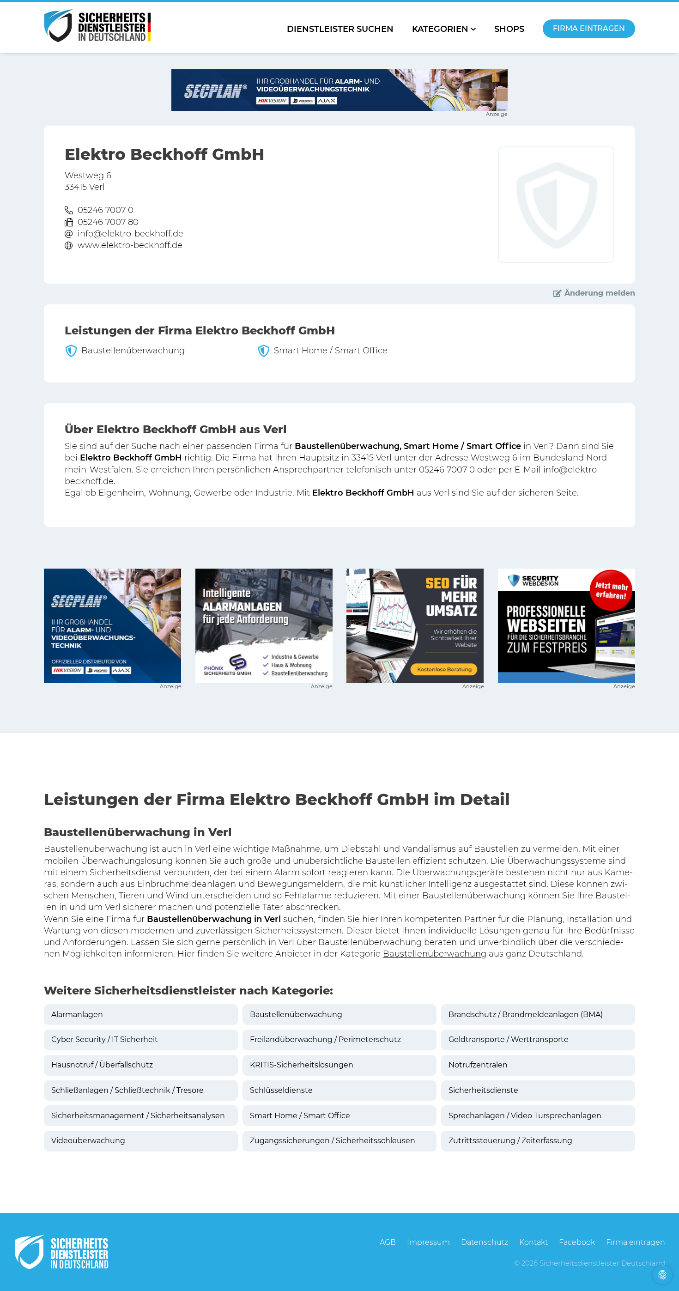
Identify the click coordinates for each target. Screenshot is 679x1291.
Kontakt (533, 1242)
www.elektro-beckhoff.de (130, 245)
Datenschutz (484, 1242)
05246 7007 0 (105, 210)
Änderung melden (599, 293)
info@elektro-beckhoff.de (130, 234)
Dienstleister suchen (340, 29)
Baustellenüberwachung (434, 954)
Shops (509, 29)
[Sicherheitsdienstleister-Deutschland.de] (97, 25)
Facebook (577, 1242)
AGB (388, 1242)
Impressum (428, 1242)
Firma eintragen (589, 28)
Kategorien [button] (440, 29)
